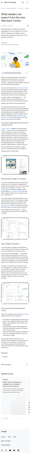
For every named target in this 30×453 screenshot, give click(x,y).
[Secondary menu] (27, 2)
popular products (6, 205)
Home (2, 8)
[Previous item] (3, 418)
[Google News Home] (10, 2)
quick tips (24, 314)
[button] (28, 26)
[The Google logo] (4, 431)
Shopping (5, 356)
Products (21, 8)
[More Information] (27, 364)
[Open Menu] (1, 2)
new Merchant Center (22, 88)
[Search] (23, 2)
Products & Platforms (11, 8)
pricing (3, 189)
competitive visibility (16, 191)
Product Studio (5, 128)
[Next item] (6, 418)
